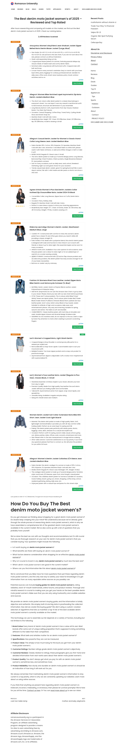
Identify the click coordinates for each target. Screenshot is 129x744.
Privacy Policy (96, 57)
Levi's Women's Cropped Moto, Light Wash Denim (51, 338)
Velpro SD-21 (96, 32)
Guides (41, 9)
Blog (27, 9)
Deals (34, 9)
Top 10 (48, 9)
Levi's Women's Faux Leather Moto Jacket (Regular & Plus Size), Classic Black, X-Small (54, 376)
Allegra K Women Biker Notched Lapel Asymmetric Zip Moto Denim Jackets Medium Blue (55, 95)
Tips (93, 96)
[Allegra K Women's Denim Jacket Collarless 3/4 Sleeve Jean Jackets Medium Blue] (20, 464)
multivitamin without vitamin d (103, 22)
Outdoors (95, 107)
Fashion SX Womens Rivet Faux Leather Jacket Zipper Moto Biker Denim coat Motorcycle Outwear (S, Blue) (55, 281)
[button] (61, 9)
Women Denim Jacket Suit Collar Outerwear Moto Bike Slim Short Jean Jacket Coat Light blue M (55, 416)
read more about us (59, 690)
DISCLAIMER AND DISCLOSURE (92, 9)
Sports (93, 100)
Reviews (20, 9)
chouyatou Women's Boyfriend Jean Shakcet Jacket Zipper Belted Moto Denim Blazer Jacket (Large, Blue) (55, 47)
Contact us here (33, 690)
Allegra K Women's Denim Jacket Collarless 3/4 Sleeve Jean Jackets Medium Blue (56, 459)
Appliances (95, 93)
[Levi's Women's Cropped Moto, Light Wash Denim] (20, 344)
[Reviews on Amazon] (20, 206)
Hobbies (95, 104)
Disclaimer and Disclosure (101, 53)
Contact (94, 64)
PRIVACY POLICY (98, 118)
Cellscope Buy (96, 42)
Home (13, 9)
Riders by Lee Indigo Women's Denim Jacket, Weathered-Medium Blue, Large (55, 228)
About (93, 60)
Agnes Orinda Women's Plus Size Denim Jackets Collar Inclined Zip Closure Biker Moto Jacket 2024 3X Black (53, 191)
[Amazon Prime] (80, 80)
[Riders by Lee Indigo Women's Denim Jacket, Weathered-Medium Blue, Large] (20, 233)
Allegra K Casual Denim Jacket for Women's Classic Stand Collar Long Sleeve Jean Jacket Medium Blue (55, 140)
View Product (77, 83)
